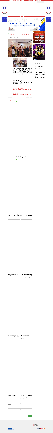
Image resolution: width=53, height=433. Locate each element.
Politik (18, 16)
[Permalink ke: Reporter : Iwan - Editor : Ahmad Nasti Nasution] (8, 37)
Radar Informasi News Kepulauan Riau (12, 423)
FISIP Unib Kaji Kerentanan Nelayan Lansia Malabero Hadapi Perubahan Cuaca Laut (40, 0)
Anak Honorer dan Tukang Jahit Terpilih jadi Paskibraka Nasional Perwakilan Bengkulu (40, 74)
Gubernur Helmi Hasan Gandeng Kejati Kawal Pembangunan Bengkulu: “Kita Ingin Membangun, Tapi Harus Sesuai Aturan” (22, 94)
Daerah (12, 16)
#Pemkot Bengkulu (36, 425)
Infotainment (28, 16)
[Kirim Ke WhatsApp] (31, 97)
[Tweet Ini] (27, 97)
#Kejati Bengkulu (36, 424)
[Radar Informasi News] (11, 428)
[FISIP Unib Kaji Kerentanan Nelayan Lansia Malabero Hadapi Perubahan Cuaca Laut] (28, 128)
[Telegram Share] (30, 97)
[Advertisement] (26, 10)
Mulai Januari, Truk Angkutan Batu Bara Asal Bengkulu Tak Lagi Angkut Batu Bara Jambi (40, 77)
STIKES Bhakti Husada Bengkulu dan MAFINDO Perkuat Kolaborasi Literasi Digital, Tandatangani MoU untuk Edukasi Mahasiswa (22, 88)
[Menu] (8, 2)
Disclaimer (22, 423)
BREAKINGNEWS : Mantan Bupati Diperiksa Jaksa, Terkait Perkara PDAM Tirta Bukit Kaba (40, 72)
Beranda (9, 16)
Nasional (15, 16)
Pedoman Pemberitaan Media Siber (25, 424)
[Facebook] (38, 428)
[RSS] (44, 428)
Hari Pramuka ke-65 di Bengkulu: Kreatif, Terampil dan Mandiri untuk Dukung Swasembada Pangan (22, 93)
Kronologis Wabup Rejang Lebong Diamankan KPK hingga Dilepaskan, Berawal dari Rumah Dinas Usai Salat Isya (40, 69)
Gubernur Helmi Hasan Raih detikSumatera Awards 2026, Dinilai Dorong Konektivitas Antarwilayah (21, 91)
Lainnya (41, 16)
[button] (43, 1)
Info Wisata (24, 16)
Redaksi (21, 422)
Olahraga (21, 16)
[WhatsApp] (43, 428)
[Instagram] (42, 428)
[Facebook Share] (26, 97)
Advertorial (37, 16)
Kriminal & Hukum (33, 16)
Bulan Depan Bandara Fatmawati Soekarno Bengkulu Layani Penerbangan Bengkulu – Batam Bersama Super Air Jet (40, 67)
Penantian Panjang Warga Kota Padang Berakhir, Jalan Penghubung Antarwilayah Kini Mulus (40, 64)
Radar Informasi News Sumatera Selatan (12, 422)
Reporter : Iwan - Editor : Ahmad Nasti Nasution (13, 37)
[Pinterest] (40, 428)
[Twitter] (39, 428)
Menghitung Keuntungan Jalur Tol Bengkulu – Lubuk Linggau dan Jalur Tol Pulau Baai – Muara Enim (22, 86)
